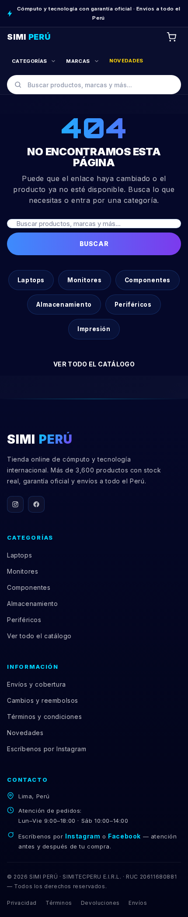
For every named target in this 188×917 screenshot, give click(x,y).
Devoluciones (100, 903)
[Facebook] (36, 504)
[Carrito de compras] (171, 37)
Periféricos (133, 304)
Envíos (138, 903)
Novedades (25, 732)
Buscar (94, 243)
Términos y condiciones (44, 716)
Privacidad (22, 903)
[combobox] (94, 84)
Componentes (148, 280)
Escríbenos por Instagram (46, 749)
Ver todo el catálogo (94, 364)
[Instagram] (15, 504)
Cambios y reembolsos (42, 700)
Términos (58, 903)
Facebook (124, 836)
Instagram (82, 836)
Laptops (31, 280)
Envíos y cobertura (36, 684)
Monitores (84, 280)
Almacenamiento (63, 304)
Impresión (93, 328)
